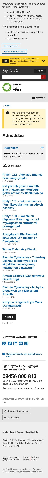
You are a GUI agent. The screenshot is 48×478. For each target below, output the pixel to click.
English (40, 71)
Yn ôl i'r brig (13, 417)
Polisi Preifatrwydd (17, 440)
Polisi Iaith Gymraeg (33, 443)
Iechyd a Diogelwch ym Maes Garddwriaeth (22, 303)
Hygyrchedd (7, 443)
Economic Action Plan (11, 446)
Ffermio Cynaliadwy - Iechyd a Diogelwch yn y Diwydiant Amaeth (22, 291)
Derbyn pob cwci (11, 46)
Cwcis (5, 440)
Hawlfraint (19, 443)
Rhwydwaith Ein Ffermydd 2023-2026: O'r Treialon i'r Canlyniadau (20, 238)
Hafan (7, 105)
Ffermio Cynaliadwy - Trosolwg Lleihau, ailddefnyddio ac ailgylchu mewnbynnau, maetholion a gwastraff (23, 262)
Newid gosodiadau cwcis (14, 51)
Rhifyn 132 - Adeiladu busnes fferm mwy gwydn (22, 176)
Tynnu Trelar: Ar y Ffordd (19, 249)
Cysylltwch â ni (32, 432)
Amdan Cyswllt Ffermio (12, 432)
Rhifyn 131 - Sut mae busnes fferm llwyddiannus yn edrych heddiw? (22, 204)
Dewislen (40, 98)
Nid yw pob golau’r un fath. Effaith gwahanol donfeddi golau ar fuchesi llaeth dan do (22, 189)
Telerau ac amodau (35, 440)
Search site (43, 77)
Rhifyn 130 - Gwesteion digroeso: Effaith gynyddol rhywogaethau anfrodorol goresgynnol (20, 221)
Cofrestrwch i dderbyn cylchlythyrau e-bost (24, 355)
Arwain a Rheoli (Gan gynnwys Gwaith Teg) (23, 277)
